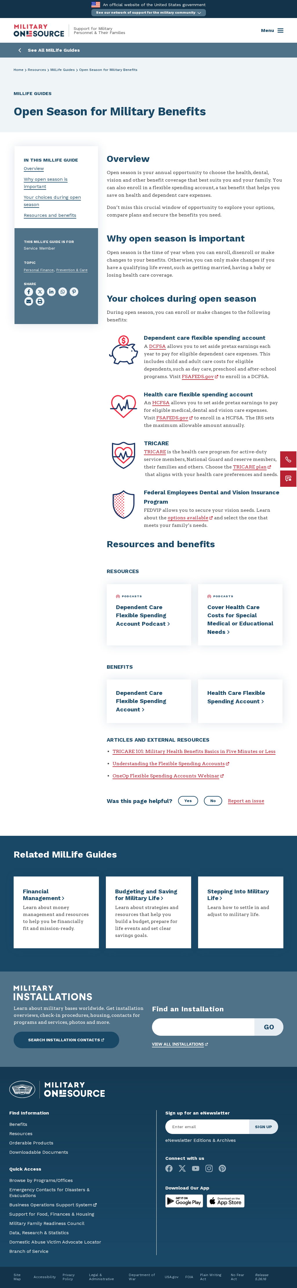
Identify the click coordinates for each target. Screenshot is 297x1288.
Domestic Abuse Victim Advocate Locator (55, 1242)
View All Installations (178, 1044)
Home (18, 70)
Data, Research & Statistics (39, 1232)
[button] (148, 12)
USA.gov (171, 1277)
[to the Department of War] (95, 4)
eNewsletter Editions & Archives (200, 1140)
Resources (37, 70)
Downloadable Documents (38, 1152)
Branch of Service (28, 1251)
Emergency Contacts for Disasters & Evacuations (49, 1192)
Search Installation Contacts (64, 1039)
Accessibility (45, 1277)
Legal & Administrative (101, 1277)
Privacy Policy (69, 1277)
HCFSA (161, 402)
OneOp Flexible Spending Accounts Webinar (166, 776)
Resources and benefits (50, 215)
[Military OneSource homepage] (44, 30)
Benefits (18, 1124)
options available (188, 517)
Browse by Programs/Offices (41, 1180)
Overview (34, 168)
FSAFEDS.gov (198, 376)
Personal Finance (39, 270)
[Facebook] (169, 1168)
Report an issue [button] (246, 801)
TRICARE (155, 452)
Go (269, 1027)
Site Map (17, 1277)
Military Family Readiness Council (46, 1223)
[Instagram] (209, 1168)
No (213, 800)
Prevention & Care (72, 270)
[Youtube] (195, 1168)
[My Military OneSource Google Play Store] (184, 1200)
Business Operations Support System (50, 1205)
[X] (182, 1168)
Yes (188, 800)
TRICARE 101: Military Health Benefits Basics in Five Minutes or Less (194, 751)
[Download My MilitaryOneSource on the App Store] (226, 1200)
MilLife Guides (62, 70)
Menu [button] (267, 30)
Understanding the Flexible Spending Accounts (169, 763)
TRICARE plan (250, 467)
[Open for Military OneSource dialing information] (288, 459)
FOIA (189, 1277)
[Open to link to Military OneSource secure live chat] (288, 478)
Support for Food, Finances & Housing (51, 1214)
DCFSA (157, 346)
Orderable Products (31, 1143)
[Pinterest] (222, 1168)
